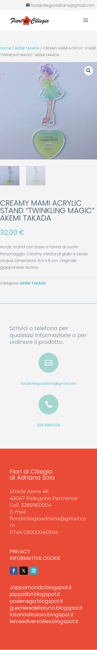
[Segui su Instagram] (34, 571)
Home (5, 48)
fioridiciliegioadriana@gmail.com (48, 383)
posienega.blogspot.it (36, 601)
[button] (88, 70)
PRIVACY (20, 551)
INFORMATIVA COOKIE (35, 558)
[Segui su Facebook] (14, 571)
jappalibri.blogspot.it (35, 594)
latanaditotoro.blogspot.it (42, 614)
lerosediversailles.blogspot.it (44, 621)
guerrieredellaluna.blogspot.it (46, 607)
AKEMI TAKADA (27, 48)
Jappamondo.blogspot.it (41, 587)
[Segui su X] (24, 571)
